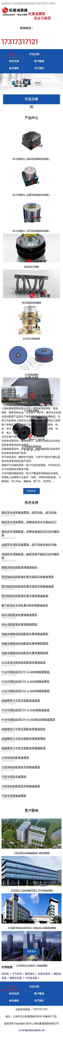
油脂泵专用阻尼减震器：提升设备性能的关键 (29, 544)
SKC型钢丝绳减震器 (31, 302)
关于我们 (39, 68)
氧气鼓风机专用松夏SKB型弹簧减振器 (25, 605)
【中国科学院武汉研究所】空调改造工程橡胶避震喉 (31, 928)
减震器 (5, 973)
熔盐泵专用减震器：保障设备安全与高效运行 (29, 522)
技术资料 (14, 68)
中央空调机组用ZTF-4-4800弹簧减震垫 (26, 681)
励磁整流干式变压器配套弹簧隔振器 (24, 748)
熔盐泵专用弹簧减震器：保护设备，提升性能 (29, 512)
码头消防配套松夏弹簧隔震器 (19, 624)
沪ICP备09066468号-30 (31, 1030)
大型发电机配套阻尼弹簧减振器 (21, 786)
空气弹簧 (17, 973)
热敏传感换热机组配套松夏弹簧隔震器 (25, 643)
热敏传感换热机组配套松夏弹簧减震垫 (25, 634)
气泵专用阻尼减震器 (14, 776)
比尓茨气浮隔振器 (31, 338)
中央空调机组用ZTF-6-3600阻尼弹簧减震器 (28, 719)
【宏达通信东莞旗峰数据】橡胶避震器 (31, 853)
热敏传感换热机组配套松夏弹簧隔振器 (25, 653)
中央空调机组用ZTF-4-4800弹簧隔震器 (26, 691)
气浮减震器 (31, 977)
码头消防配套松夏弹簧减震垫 (19, 615)
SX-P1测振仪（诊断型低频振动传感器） (31, 195)
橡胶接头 (30, 973)
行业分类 (34, 54)
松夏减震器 (44, 973)
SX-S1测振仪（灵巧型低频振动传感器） (31, 231)
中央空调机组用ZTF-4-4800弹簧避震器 (26, 672)
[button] (31, 106)
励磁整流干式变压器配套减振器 (21, 700)
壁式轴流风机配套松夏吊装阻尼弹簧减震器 (28, 576)
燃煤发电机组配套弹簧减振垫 (19, 567)
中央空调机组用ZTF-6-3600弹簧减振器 (26, 710)
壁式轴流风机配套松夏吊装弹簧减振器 (25, 596)
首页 (11, 54)
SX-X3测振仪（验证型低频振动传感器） (31, 159)
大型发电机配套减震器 (15, 757)
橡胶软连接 (16, 977)
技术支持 (14, 61)
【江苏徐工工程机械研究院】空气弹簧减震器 (31, 890)
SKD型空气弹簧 (31, 267)
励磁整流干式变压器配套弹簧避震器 (24, 738)
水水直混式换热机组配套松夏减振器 (24, 662)
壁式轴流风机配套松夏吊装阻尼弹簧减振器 (28, 586)
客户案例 (39, 61)
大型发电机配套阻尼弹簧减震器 (21, 767)
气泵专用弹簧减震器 (14, 795)
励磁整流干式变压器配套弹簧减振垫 (24, 729)
